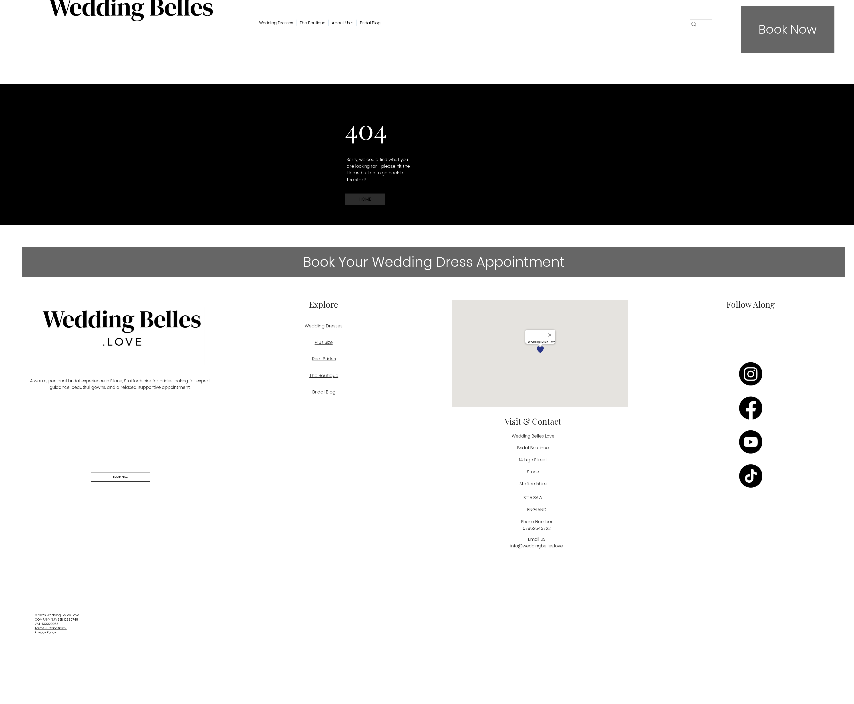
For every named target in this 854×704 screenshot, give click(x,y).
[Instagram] (750, 373)
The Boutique (323, 375)
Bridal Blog (324, 392)
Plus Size (324, 342)
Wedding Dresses (323, 326)
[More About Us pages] (352, 23)
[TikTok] (750, 476)
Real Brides (324, 359)
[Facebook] (750, 408)
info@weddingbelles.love (536, 546)
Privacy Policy (45, 632)
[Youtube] (750, 442)
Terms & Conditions (51, 628)
